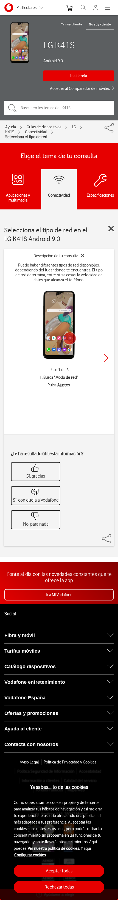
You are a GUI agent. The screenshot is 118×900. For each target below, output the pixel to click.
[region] (59, 834)
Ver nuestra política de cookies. (54, 848)
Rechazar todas (59, 887)
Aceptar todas (59, 871)
